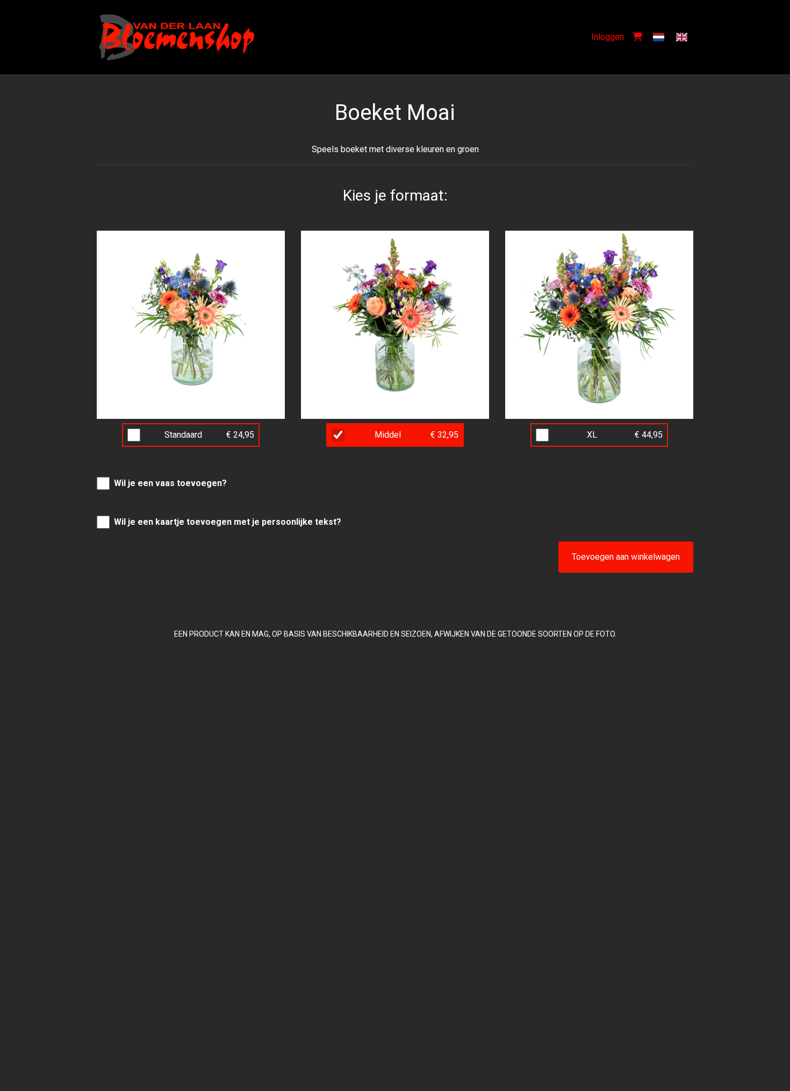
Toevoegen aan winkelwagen (626, 557)
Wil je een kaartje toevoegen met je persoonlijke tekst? (227, 522)
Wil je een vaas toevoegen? (170, 483)
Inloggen (607, 37)
